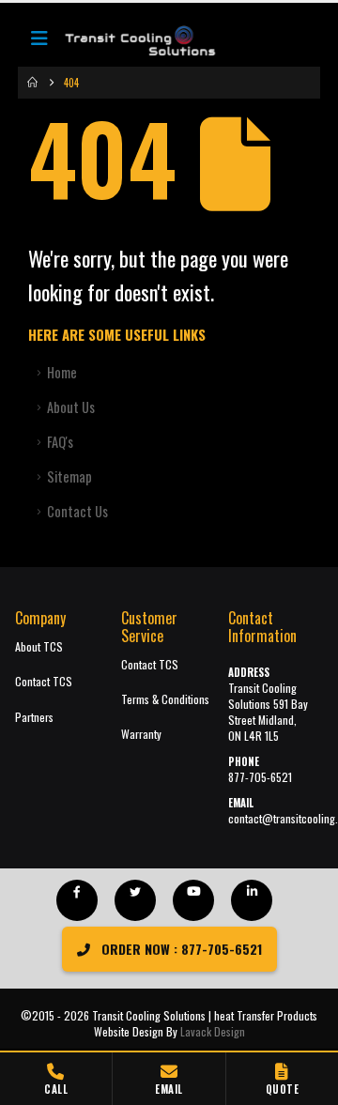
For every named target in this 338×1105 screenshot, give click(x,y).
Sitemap (69, 476)
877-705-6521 (260, 777)
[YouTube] (193, 900)
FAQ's (60, 442)
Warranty (141, 734)
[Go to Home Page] (32, 82)
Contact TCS (43, 681)
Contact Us (77, 511)
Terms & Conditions (165, 699)
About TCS (39, 646)
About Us (71, 407)
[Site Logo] (130, 42)
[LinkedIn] (251, 900)
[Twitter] (135, 900)
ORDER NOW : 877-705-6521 (180, 949)
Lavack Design (212, 1031)
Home (62, 372)
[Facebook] (77, 900)
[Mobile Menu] (39, 42)
